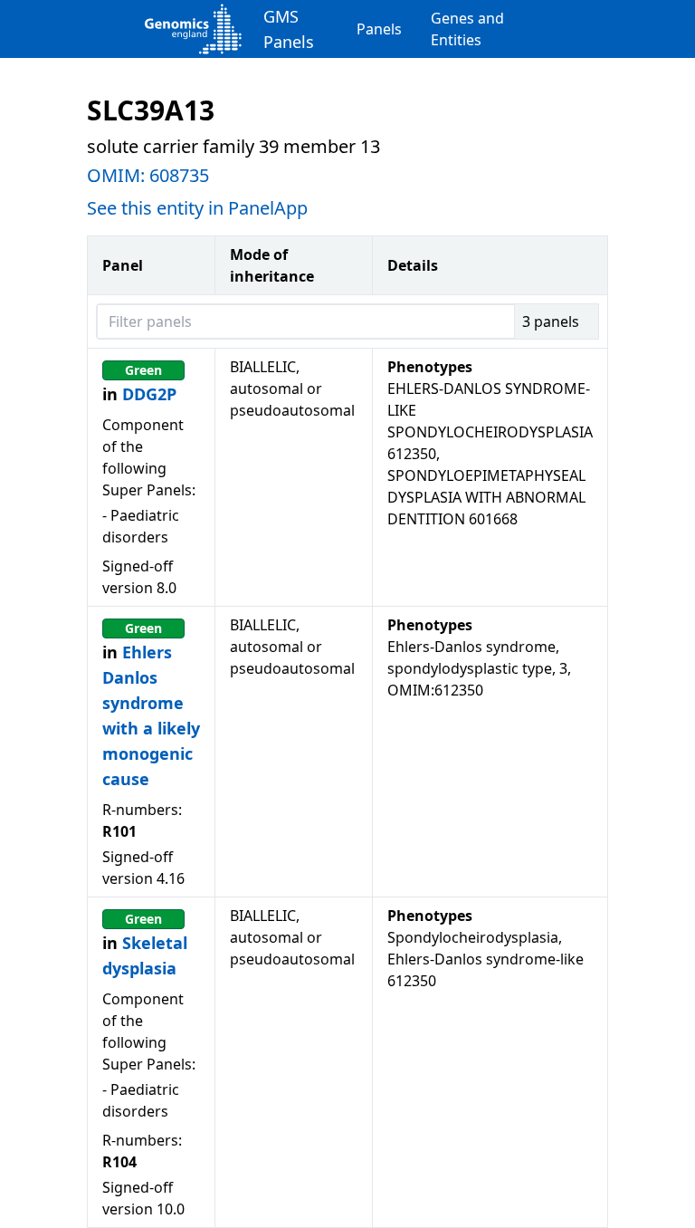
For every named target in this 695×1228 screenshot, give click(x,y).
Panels (379, 29)
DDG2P (149, 394)
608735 (179, 175)
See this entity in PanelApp (197, 208)
